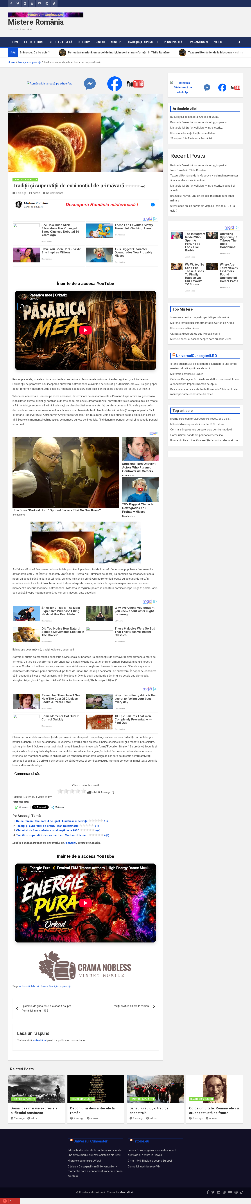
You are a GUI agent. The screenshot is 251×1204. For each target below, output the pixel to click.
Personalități (174, 42)
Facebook (70, 842)
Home (15, 42)
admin (36, 193)
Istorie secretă (61, 42)
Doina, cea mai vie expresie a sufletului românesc (34, 1110)
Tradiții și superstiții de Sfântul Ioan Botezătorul (57, 826)
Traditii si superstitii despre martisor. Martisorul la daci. (62, 835)
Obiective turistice (91, 42)
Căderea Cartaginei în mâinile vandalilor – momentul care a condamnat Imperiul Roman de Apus (95, 1171)
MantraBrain (127, 1192)
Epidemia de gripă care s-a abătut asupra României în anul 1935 (46, 1008)
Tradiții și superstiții (143, 42)
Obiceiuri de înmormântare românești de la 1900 (58, 830)
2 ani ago (19, 1118)
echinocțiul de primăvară (33, 986)
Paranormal (199, 42)
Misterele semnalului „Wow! (186, 374)
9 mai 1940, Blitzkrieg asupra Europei (150, 1160)
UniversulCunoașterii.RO (196, 356)
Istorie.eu (141, 1141)
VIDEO (218, 42)
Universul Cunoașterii (91, 1141)
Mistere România (36, 22)
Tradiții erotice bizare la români (130, 1006)
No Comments (54, 193)
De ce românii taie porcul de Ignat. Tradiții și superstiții (62, 821)
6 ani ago (21, 193)
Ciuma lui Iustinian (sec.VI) (144, 1166)
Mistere (116, 42)
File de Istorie (34, 42)
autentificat (40, 1040)
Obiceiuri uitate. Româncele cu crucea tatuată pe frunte (214, 1110)
